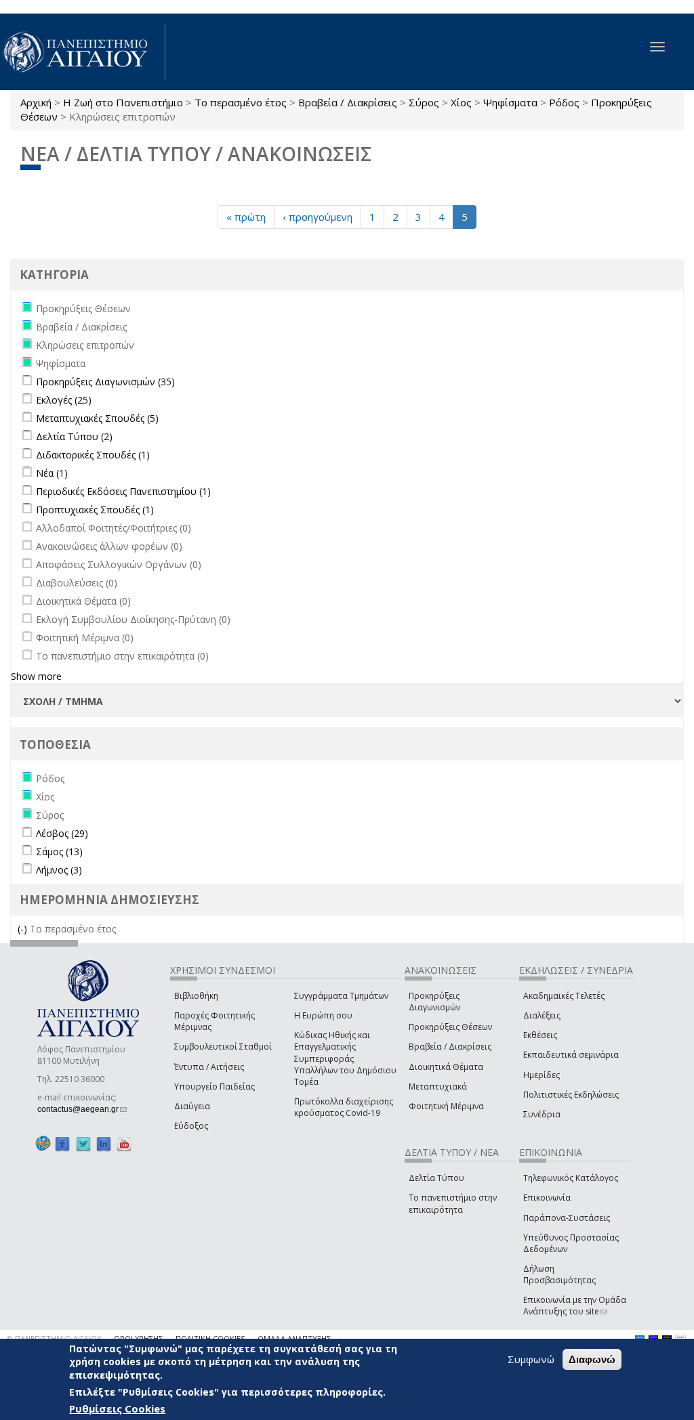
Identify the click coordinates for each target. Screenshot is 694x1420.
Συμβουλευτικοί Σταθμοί (223, 1046)
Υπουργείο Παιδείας (214, 1086)
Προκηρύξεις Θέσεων (450, 1027)
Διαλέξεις (541, 1015)
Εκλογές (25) (63, 399)
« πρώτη (246, 216)
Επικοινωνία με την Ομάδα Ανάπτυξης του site (574, 1305)
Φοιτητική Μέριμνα (446, 1106)
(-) (24, 928)
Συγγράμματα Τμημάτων (341, 996)
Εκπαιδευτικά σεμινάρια (571, 1054)
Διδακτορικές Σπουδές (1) (93, 454)
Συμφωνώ (531, 1359)
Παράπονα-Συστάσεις (566, 1218)
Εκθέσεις (540, 1035)
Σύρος (424, 102)
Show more (36, 676)
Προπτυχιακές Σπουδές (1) (95, 509)
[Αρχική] (82, 52)
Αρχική (36, 102)
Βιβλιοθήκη (196, 996)
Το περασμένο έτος (241, 102)
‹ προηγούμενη (317, 216)
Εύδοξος (191, 1126)
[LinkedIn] (103, 1143)
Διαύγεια (192, 1106)
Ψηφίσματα (510, 102)
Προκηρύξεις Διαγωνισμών (434, 1001)
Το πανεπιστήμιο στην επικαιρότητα (453, 1203)
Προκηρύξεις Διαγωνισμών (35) (105, 381)
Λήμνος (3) (59, 869)
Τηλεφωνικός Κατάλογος (570, 1178)
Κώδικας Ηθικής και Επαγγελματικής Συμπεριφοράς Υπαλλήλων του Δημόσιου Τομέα (345, 1058)
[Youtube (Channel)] (124, 1143)
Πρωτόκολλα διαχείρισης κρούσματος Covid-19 (343, 1107)
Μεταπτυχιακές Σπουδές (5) (97, 418)
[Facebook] (62, 1143)
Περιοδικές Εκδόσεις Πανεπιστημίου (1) (123, 491)
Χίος (461, 102)
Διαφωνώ (592, 1359)
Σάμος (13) (59, 851)
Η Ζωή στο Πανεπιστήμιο (123, 102)
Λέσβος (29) (62, 833)
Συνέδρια (541, 1114)
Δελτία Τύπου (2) (74, 436)
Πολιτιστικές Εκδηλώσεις (571, 1094)
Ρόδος (564, 102)
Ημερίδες (541, 1075)
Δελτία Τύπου (436, 1178)
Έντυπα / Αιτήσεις (209, 1067)
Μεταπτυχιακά (438, 1086)
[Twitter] (83, 1143)
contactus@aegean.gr (82, 1109)
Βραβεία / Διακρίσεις (347, 102)
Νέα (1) (52, 473)
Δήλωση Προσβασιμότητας (559, 1274)
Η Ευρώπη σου (323, 1015)
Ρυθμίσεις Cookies (117, 1408)
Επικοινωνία (547, 1197)
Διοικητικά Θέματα (446, 1067)
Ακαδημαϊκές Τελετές (564, 996)
